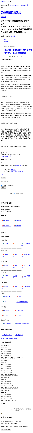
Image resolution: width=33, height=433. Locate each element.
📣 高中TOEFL (7, 296)
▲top (2, 174)
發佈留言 (3, 187)
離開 (9, 429)
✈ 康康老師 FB (19, 335)
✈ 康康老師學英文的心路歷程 (9, 338)
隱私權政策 (28, 409)
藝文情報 (13, 36)
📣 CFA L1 (6, 315)
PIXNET (7, 409)
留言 (21, 165)
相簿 (5, 39)
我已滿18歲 (4, 429)
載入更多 (3, 177)
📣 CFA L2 (18, 315)
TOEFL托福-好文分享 (17, 171)
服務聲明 (17, 410)
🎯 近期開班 (17, 220)
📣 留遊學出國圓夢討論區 (21, 323)
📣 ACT (18, 296)
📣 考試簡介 (7, 310)
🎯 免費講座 (6, 220)
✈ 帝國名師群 (7, 335)
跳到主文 (3, 17)
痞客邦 (17, 165)
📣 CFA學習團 (19, 310)
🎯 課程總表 (6, 226)
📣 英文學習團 (6, 323)
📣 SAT (5, 301)
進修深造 (13, 170)
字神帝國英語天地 (11, 12)
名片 (5, 43)
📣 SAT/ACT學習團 (22, 302)
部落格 (6, 41)
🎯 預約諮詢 (17, 226)
